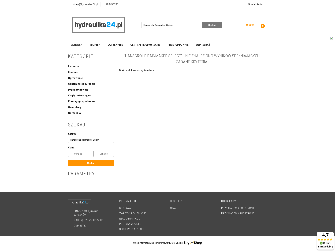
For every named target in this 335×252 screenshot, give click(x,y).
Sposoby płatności (131, 229)
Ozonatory (74, 107)
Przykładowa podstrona (237, 208)
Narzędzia (74, 113)
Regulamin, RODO (129, 218)
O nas (173, 208)
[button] (128, 201)
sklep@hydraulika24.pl (89, 220)
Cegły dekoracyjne (79, 95)
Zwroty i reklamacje (132, 213)
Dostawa (125, 208)
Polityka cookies (130, 223)
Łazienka (74, 66)
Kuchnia (73, 72)
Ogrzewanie (76, 78)
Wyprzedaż (203, 44)
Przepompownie (78, 89)
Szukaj (91, 163)
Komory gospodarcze (81, 101)
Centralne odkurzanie (82, 83)
